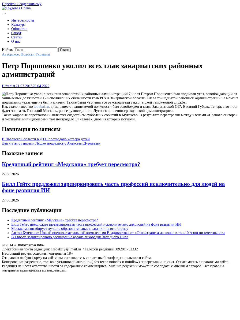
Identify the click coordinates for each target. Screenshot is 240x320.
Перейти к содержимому (21, 4)
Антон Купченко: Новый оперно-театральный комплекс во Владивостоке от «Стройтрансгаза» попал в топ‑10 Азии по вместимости (118, 233)
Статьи (16, 37)
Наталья (8, 86)
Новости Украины (35, 54)
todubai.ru (41, 106)
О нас (15, 41)
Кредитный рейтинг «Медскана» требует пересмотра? (71, 164)
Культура (18, 24)
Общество (19, 29)
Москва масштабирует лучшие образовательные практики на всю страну (69, 229)
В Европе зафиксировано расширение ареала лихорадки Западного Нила (69, 237)
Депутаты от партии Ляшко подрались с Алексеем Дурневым (51, 143)
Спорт (16, 33)
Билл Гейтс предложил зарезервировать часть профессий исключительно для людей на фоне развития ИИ (96, 224)
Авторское (10, 54)
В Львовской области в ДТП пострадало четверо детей (46, 139)
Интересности (22, 20)
